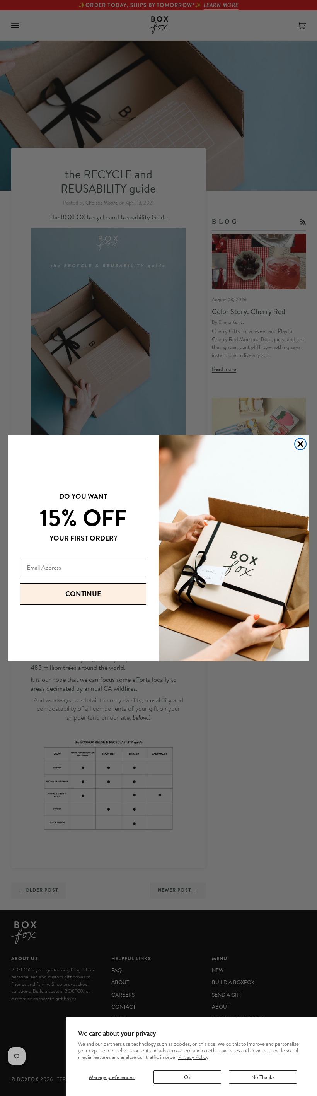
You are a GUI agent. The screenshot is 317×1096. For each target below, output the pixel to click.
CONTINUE (83, 594)
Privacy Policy (193, 1057)
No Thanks (263, 1077)
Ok (187, 1077)
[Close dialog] (300, 444)
